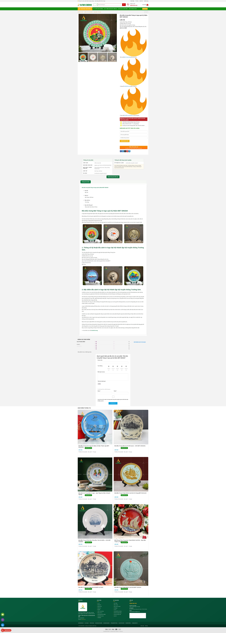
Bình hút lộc (100, 606)
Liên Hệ (141, 1)
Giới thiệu (132, 1)
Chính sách (142, 625)
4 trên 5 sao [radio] (121, 369)
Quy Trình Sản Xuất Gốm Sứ (110, 8)
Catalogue (99, 617)
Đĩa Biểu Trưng (97, 12)
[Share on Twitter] (123, 151)
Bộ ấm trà (99, 604)
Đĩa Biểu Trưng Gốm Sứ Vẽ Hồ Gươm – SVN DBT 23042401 (129, 445)
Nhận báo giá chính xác (113, 176)
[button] (115, 33)
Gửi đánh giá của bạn (140, 342)
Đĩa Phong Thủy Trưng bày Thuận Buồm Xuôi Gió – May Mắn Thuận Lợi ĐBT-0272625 (130, 541)
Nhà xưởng (116, 604)
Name (99, 390)
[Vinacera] (86, 606)
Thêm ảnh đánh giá (101, 381)
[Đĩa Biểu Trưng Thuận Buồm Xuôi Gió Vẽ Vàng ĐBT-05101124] (131, 474)
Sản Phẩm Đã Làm (133, 8)
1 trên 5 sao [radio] (108, 369)
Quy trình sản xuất (117, 606)
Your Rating (100, 365)
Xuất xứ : (86, 195)
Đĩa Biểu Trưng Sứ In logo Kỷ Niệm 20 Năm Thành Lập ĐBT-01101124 (94, 446)
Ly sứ (99, 603)
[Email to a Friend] (125, 151)
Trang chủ (80, 12)
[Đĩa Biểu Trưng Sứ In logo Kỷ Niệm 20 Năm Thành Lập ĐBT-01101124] (95, 427)
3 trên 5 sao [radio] (117, 369)
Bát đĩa (99, 609)
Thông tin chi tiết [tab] (85, 181)
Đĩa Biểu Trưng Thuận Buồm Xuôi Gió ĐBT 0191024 (127, 587)
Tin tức (136, 1)
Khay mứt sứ (100, 612)
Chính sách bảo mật (117, 614)
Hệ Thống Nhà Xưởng (98, 8)
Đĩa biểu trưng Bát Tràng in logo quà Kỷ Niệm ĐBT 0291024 (95, 187)
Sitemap (146, 625)
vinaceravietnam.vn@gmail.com (134, 611)
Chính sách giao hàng (117, 612)
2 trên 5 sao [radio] (113, 369)
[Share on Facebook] (121, 151)
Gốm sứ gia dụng (101, 611)
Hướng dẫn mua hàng (117, 611)
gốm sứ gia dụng (127, 57)
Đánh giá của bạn (101, 371)
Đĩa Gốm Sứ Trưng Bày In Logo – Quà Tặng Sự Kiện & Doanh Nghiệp (94, 493)
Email (115, 390)
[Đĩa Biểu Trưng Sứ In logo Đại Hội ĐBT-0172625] (95, 568)
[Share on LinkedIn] (129, 151)
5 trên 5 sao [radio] (126, 369)
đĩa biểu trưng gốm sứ (129, 115)
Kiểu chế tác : (87, 200)
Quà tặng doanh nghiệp (102, 614)
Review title (100, 360)
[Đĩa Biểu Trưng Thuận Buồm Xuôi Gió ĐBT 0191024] (131, 568)
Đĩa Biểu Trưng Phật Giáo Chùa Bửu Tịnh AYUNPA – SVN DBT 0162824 (95, 541)
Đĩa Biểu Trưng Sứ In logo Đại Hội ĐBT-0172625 (91, 587)
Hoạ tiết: (86, 190)
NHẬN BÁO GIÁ (88, 495)
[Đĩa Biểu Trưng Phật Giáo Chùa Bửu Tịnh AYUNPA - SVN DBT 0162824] (95, 521)
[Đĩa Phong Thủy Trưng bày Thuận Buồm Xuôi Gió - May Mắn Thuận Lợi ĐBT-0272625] (131, 521)
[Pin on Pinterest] (127, 151)
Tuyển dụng (146, 1)
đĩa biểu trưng (127, 86)
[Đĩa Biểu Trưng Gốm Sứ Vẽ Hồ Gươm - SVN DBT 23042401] (131, 427)
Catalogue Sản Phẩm (122, 8)
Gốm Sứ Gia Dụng (88, 12)
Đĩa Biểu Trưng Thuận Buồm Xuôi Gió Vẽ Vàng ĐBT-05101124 (130, 493)
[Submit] (124, 4)
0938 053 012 (133, 603)
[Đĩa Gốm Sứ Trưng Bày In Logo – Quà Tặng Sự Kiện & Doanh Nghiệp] (95, 474)
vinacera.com (83, 619)
